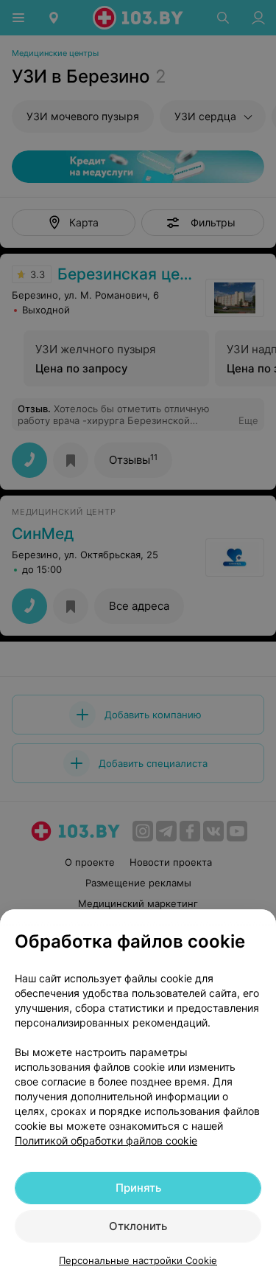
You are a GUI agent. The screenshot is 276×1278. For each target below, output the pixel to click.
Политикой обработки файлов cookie (106, 1140)
